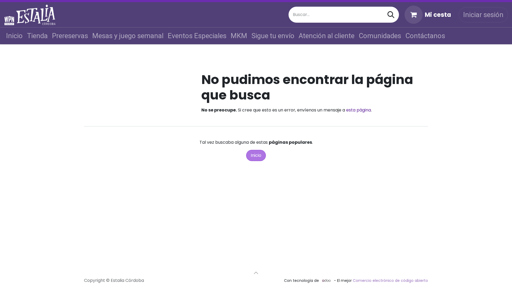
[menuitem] (14, 36)
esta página (358, 110)
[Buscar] (391, 15)
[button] (256, 272)
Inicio (256, 155)
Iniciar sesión (483, 15)
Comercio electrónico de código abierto (390, 280)
